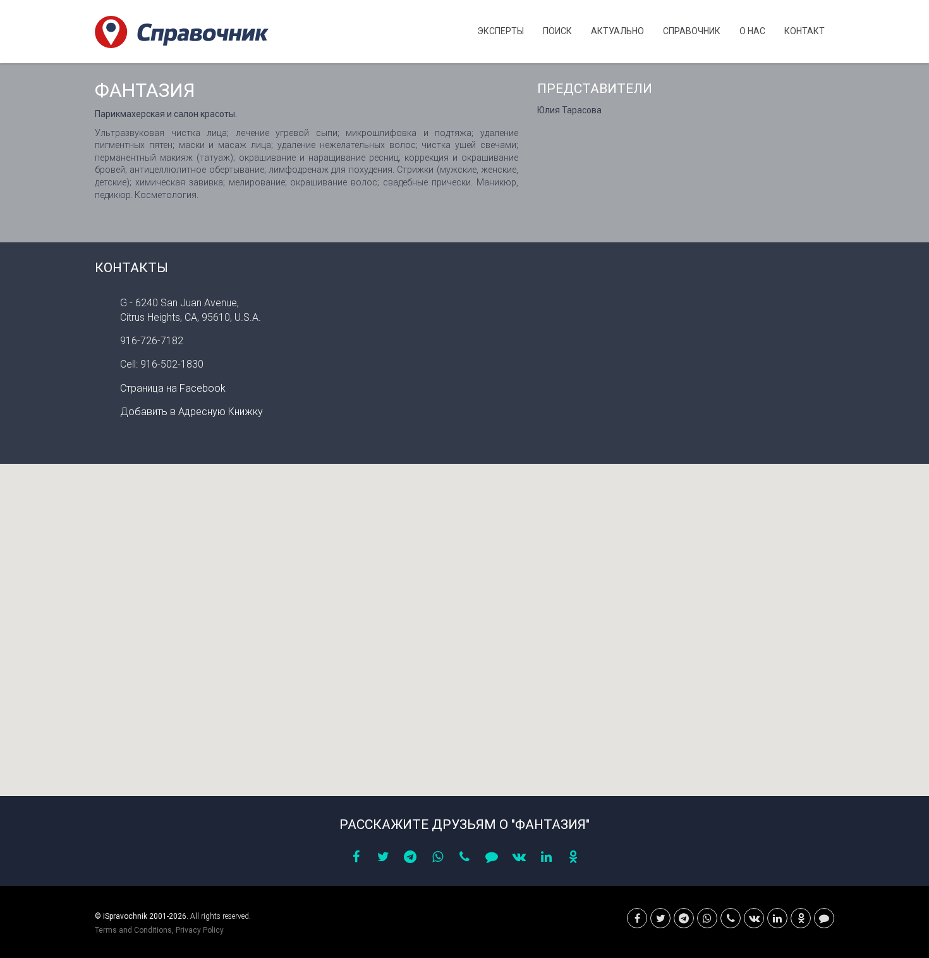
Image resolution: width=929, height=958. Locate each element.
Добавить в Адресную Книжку (191, 412)
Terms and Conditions (133, 930)
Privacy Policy (200, 930)
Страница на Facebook (173, 388)
